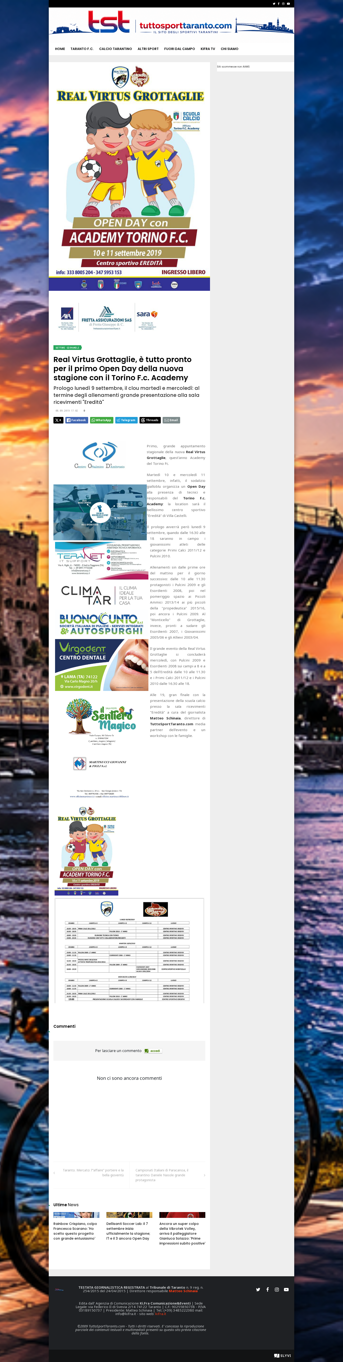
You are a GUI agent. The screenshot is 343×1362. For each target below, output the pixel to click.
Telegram (128, 420)
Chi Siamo (229, 48)
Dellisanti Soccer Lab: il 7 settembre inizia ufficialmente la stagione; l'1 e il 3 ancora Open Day (128, 1231)
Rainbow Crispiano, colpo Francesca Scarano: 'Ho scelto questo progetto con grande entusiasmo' (75, 1231)
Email (174, 420)
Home (60, 48)
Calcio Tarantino (115, 48)
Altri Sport (148, 48)
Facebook (78, 420)
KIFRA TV (208, 48)
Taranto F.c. (82, 48)
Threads (152, 420)
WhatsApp (103, 420)
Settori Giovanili (67, 347)
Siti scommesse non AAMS (233, 66)
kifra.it (160, 1313)
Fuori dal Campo (179, 48)
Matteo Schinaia (183, 1290)
